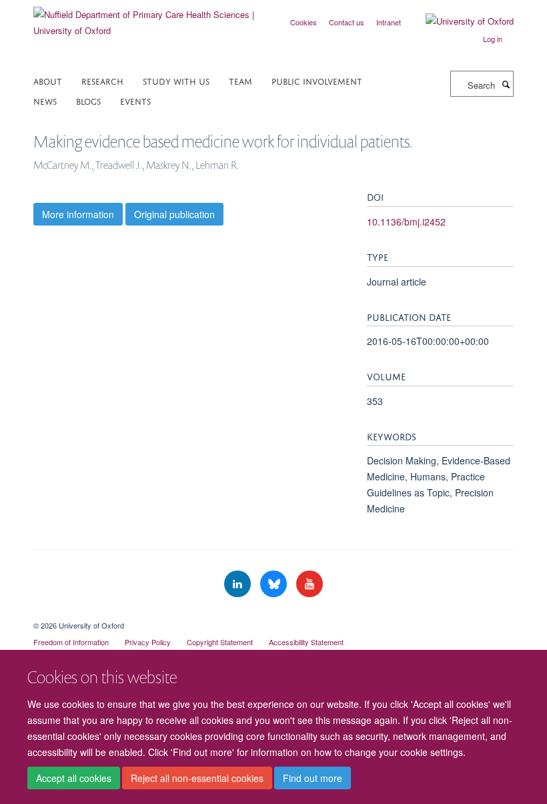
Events (135, 100)
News (45, 100)
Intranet (388, 22)
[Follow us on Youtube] (309, 584)
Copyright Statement (220, 642)
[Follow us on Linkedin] (238, 584)
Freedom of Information (71, 642)
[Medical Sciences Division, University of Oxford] (273, 614)
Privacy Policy (148, 642)
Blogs (88, 100)
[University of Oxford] (460, 21)
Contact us (346, 22)
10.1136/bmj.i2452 (406, 221)
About (47, 80)
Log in (492, 38)
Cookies (303, 22)
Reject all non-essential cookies (197, 778)
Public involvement (316, 80)
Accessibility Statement (306, 642)
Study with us (176, 80)
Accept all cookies (73, 778)
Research (102, 80)
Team (240, 80)
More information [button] (78, 214)
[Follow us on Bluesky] (275, 584)
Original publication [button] (174, 214)
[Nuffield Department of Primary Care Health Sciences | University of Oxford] (148, 17)
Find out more (312, 778)
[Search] (505, 84)
